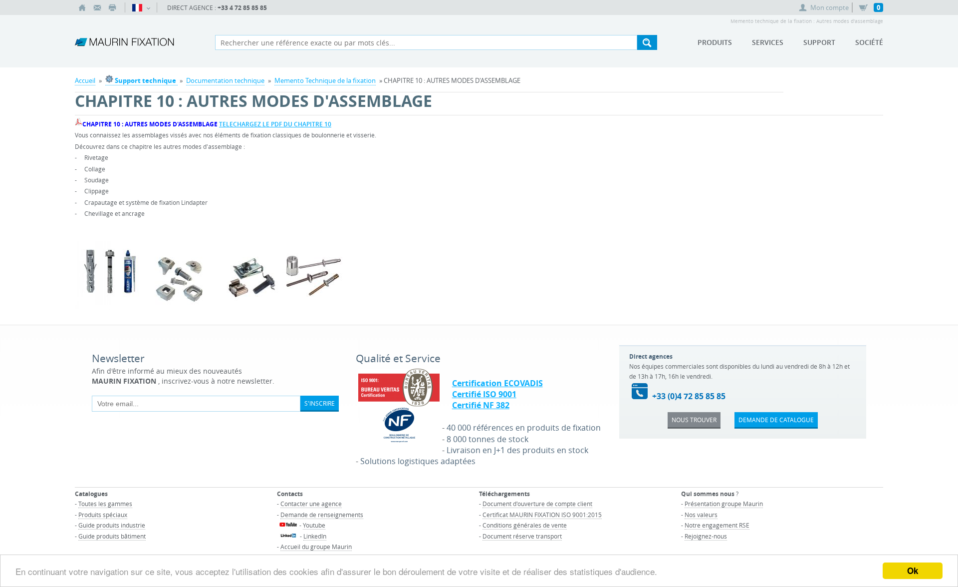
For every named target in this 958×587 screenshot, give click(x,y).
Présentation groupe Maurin (724, 504)
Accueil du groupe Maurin (316, 547)
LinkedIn (314, 536)
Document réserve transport (522, 536)
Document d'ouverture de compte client (537, 504)
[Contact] (97, 7)
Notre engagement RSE (717, 525)
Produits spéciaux (102, 515)
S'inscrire (319, 403)
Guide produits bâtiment (112, 536)
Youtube (314, 525)
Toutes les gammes (105, 504)
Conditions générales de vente (524, 525)
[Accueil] (82, 7)
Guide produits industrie (111, 525)
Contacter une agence (311, 504)
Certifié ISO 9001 (484, 394)
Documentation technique (225, 80)
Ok (912, 571)
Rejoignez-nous (706, 536)
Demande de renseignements (321, 515)
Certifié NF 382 (480, 405)
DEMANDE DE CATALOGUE (776, 420)
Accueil (85, 80)
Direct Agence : (217, 7)
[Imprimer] (112, 7)
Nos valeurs (701, 515)
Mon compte (829, 7)
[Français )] (141, 7)
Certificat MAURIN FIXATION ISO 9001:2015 (542, 515)
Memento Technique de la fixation (325, 80)
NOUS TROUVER (694, 420)
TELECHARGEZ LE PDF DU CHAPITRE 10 (275, 124)
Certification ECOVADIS (497, 383)
